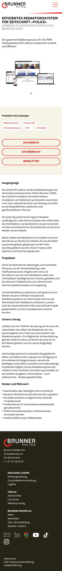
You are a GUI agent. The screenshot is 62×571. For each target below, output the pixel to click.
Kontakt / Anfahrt (17, 526)
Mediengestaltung (17, 477)
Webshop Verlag (16, 503)
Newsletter (31, 161)
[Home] (14, 5)
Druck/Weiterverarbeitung (22, 481)
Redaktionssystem (11, 123)
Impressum (10, 559)
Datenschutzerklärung (22, 562)
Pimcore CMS (29, 123)
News (11, 515)
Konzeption (41, 128)
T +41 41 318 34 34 (13, 462)
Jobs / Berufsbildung (19, 522)
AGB (6, 562)
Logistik (12, 484)
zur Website (31, 143)
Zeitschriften (14, 496)
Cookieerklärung (12, 565)
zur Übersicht (31, 152)
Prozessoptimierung (11, 128)
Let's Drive (13, 500)
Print (27, 128)
